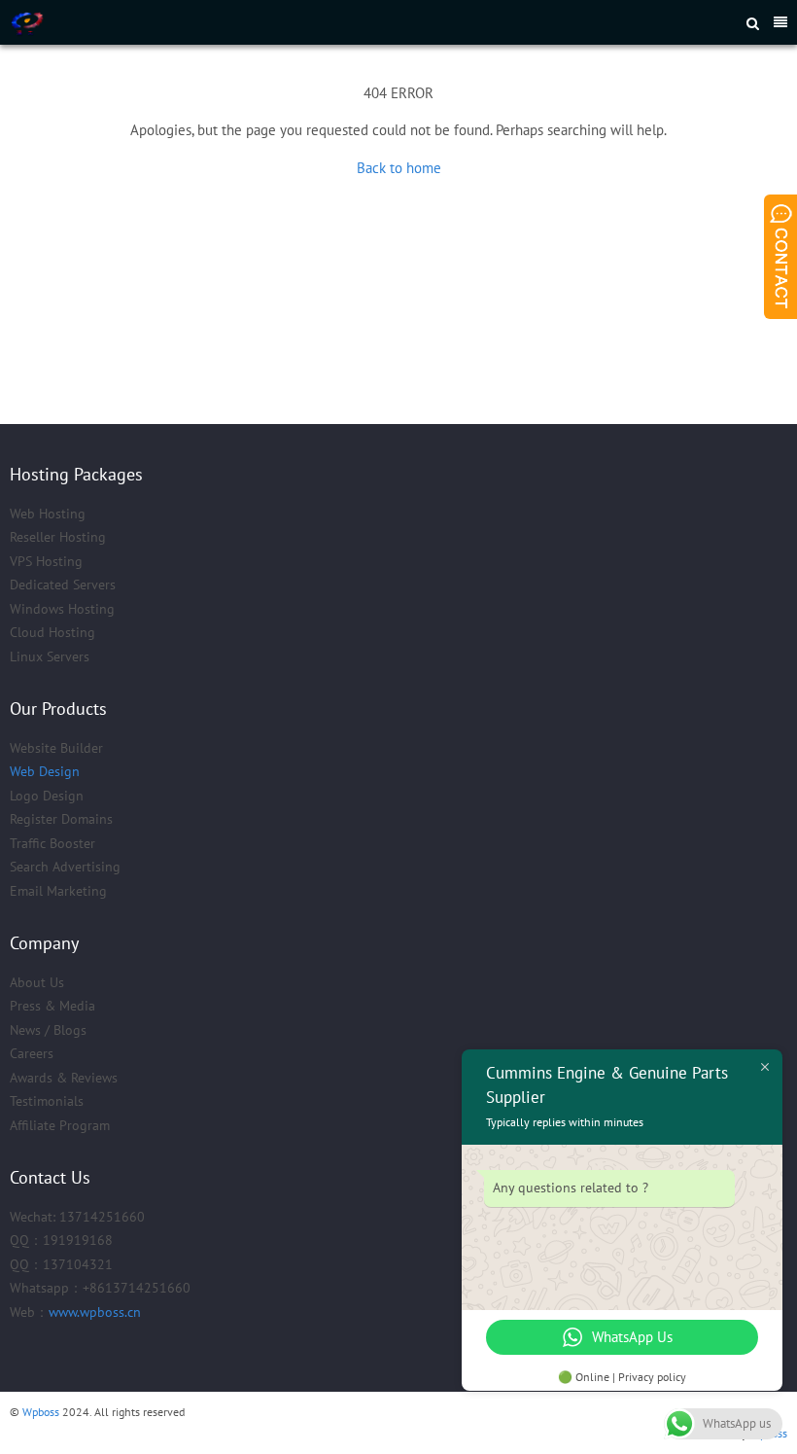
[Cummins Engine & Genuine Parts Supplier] (256, 22)
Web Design (45, 771)
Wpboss (40, 1411)
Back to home (399, 168)
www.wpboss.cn (95, 1312)
